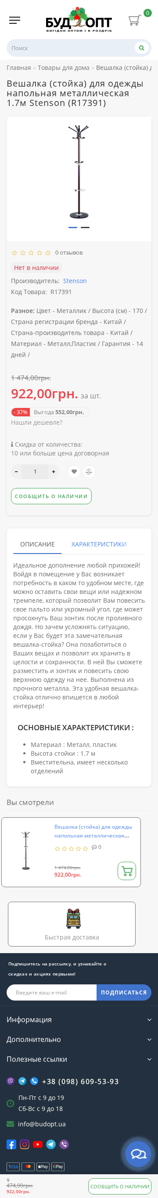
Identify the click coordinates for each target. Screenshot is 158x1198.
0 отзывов (68, 252)
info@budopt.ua (42, 1124)
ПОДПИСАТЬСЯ (124, 992)
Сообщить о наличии (119, 1186)
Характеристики (99, 544)
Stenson (75, 281)
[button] (72, 227)
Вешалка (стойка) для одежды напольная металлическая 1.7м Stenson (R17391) (93, 835)
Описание (37, 544)
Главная (19, 67)
